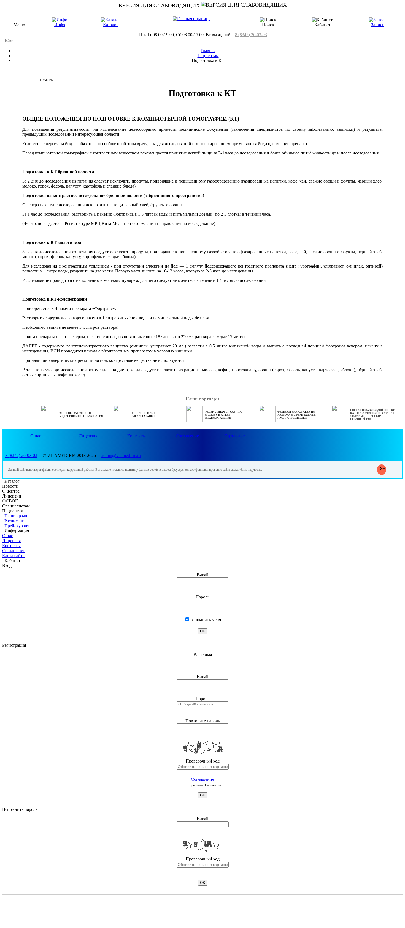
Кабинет (11, 560)
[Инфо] (59, 19)
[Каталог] (110, 19)
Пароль (202, 597)
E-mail (202, 575)
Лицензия (88, 436)
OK (202, 631)
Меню (19, 24)
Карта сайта (235, 436)
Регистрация (14, 645)
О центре (11, 491)
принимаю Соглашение (205, 785)
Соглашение (187, 436)
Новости (10, 486)
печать (46, 79)
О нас (35, 436)
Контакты (136, 436)
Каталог (110, 24)
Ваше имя (202, 654)
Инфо (59, 24)
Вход (7, 565)
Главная (208, 50)
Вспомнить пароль (19, 809)
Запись (377, 24)
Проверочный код (203, 761)
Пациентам (208, 55)
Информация (15, 530)
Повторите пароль (202, 720)
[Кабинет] (322, 19)
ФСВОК (10, 501)
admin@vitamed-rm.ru (121, 455)
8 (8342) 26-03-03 (251, 34)
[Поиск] (268, 19)
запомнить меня (205, 619)
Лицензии (11, 496)
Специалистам (16, 506)
